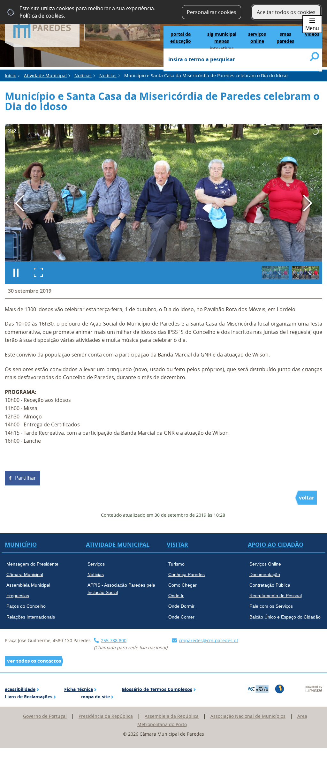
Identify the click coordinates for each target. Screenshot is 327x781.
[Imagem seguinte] (307, 203)
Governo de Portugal (45, 716)
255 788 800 (113, 640)
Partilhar (25, 477)
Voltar (306, 497)
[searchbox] (241, 60)
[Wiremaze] (314, 688)
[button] (275, 272)
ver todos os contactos (34, 660)
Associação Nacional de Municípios (247, 716)
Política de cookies (41, 15)
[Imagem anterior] (19, 203)
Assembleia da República (172, 716)
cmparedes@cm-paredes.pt (208, 640)
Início (10, 75)
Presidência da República (106, 716)
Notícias (83, 75)
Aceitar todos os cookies (286, 12)
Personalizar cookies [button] (211, 12)
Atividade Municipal (45, 75)
